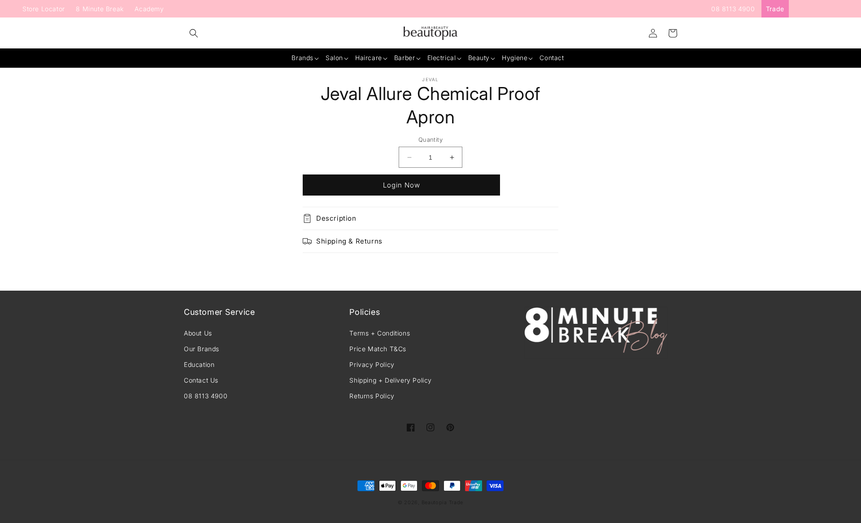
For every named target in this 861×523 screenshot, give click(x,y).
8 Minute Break (99, 9)
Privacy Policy (371, 364)
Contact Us (201, 380)
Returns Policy (371, 396)
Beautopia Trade (443, 502)
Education (199, 364)
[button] (194, 33)
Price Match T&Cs (377, 349)
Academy (149, 9)
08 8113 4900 (733, 9)
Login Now (401, 185)
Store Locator (43, 9)
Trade (775, 9)
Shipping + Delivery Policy (390, 380)
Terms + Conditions (379, 333)
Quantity (430, 139)
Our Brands (201, 349)
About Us (198, 333)
